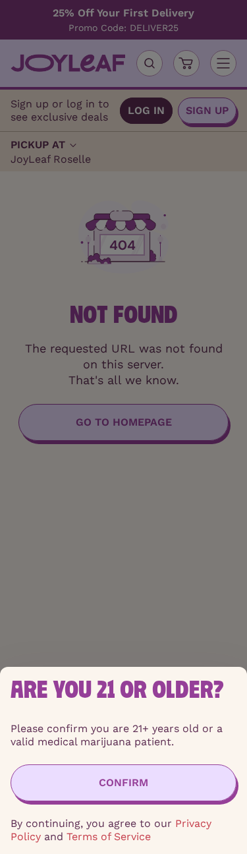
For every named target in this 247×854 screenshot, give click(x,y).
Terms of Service (109, 836)
